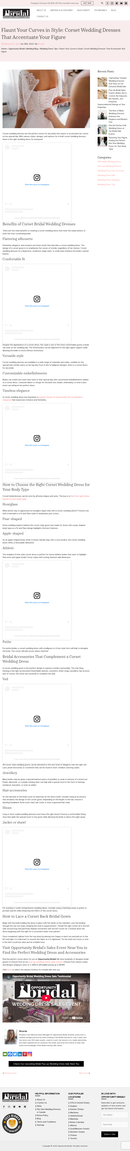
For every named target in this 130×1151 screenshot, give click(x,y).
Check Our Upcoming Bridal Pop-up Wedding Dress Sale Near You (46, 1063)
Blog (113, 10)
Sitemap (40, 1125)
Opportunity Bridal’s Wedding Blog (23, 48)
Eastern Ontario (77, 1109)
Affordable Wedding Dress (109, 161)
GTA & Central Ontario (80, 1103)
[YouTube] (121, 3)
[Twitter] (15, 1054)
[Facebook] (107, 3)
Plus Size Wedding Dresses (109, 166)
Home (4, 48)
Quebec (73, 1106)
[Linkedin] (20, 1054)
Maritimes (74, 1112)
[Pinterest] (125, 3)
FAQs (39, 1106)
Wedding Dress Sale (106, 175)
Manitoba (74, 1119)
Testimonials (100, 10)
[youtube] (20, 1107)
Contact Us (42, 16)
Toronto (73, 1138)
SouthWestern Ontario (79, 1128)
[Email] (5, 1054)
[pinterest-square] (25, 1107)
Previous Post (10, 1073)
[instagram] (9, 1107)
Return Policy (42, 1115)
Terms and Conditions (46, 1122)
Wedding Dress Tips (10, 44)
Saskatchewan (76, 1115)
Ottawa (73, 1135)
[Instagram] (112, 3)
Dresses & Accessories (61, 10)
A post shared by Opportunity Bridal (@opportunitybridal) (37, 218)
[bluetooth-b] (14, 1107)
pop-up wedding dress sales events (46, 962)
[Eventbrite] (116, 3)
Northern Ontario (77, 1132)
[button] (87, 3)
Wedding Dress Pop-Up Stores (111, 170)
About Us (41, 10)
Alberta (73, 1125)
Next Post (84, 1073)
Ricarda (41, 44)
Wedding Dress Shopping (109, 180)
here (9, 969)
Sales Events (83, 10)
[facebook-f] (4, 1107)
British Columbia (77, 1122)
